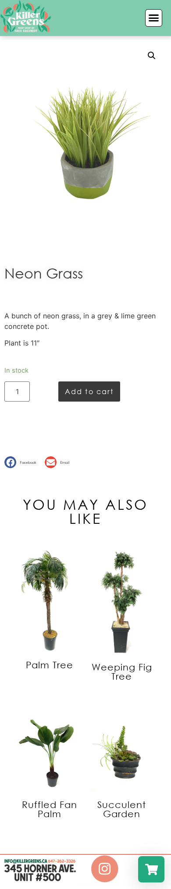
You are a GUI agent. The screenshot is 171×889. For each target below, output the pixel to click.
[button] (154, 18)
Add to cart (89, 391)
